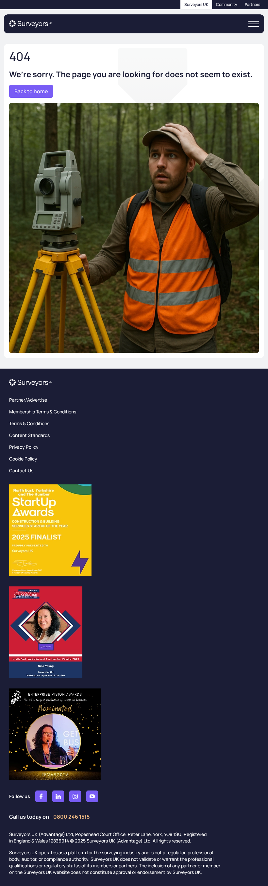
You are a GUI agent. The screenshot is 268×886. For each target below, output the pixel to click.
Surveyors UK (196, 4)
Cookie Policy (23, 459)
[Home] (30, 23)
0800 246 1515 (71, 816)
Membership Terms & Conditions (42, 411)
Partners (252, 4)
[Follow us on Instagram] (75, 796)
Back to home (31, 91)
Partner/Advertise (28, 400)
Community (226, 4)
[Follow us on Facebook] (41, 796)
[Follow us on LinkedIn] (58, 796)
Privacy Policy (24, 447)
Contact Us (21, 470)
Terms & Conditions (29, 423)
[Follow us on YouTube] (92, 796)
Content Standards (29, 435)
